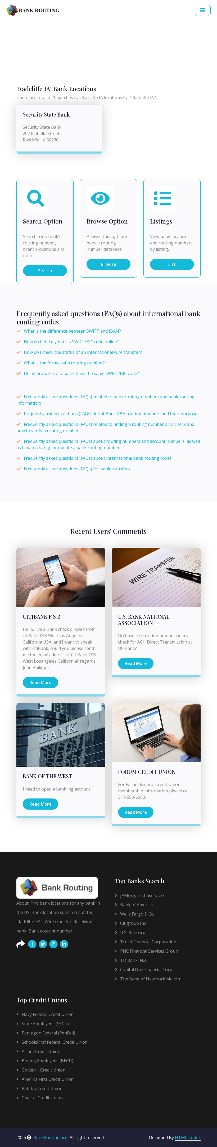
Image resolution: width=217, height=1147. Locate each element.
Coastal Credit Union (42, 1098)
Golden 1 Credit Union (43, 1070)
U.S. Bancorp (132, 932)
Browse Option (107, 221)
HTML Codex (188, 1137)
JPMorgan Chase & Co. (142, 895)
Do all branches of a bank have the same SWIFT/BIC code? (81, 373)
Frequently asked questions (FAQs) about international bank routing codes (98, 458)
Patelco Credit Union (41, 1088)
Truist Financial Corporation (147, 942)
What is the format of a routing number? (64, 363)
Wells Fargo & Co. (137, 914)
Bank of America (136, 905)
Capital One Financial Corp (145, 969)
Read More (40, 682)
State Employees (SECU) (45, 1024)
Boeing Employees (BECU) (47, 1061)
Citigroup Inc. (133, 923)
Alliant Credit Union (40, 1051)
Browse (108, 264)
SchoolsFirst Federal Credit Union (54, 1042)
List (172, 264)
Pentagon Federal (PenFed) (48, 1033)
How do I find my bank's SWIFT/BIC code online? (71, 342)
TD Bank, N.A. (133, 960)
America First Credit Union (47, 1079)
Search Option (42, 221)
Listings (161, 221)
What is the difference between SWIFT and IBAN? (72, 331)
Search (45, 271)
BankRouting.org (50, 1137)
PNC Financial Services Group (148, 951)
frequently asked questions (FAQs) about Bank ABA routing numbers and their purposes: (112, 414)
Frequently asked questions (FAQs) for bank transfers (77, 469)
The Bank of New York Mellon (149, 979)
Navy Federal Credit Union (47, 1014)
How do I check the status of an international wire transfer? (83, 352)
